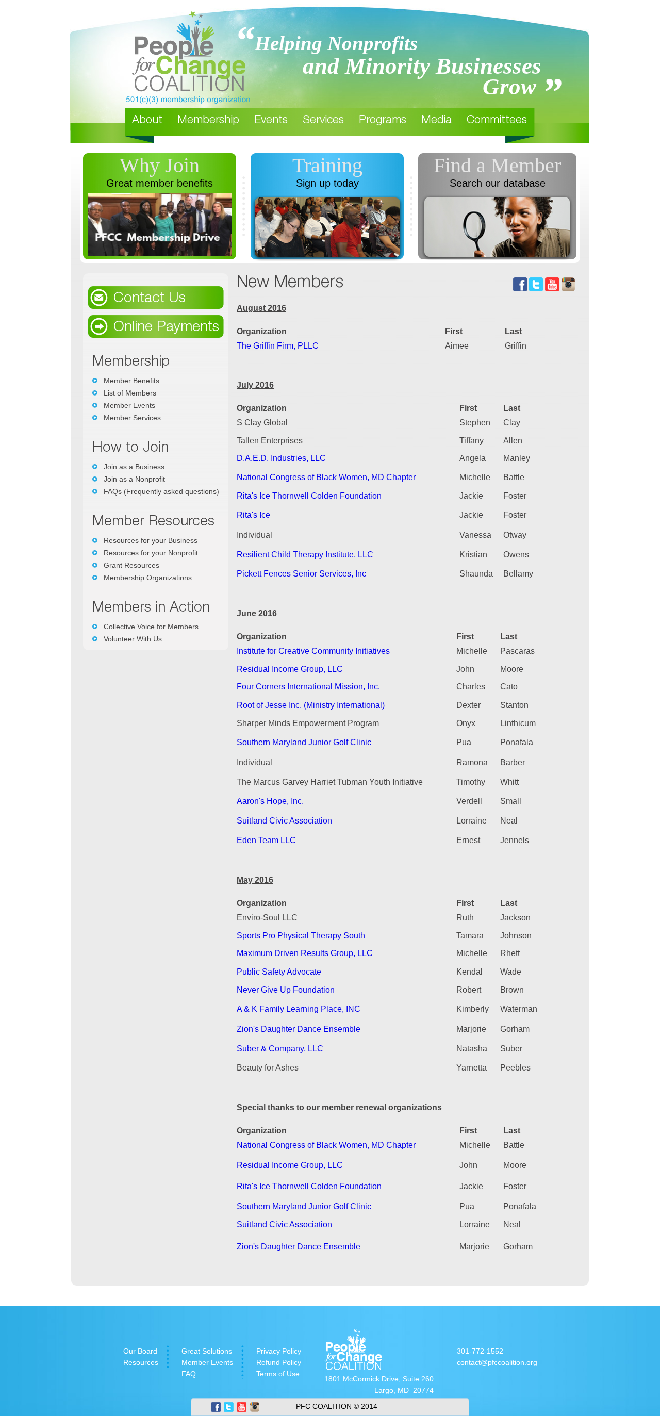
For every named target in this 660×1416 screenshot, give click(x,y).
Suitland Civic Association (284, 820)
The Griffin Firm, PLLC (278, 345)
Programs (382, 120)
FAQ (189, 1374)
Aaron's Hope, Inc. (270, 801)
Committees (497, 120)
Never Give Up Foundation (286, 989)
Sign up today (327, 183)
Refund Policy (278, 1362)
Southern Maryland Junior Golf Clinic (304, 742)
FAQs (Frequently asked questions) (161, 491)
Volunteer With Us (133, 639)
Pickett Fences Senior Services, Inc (301, 573)
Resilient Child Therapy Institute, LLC (305, 554)
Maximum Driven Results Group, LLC (305, 953)
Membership (208, 120)
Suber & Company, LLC (280, 1048)
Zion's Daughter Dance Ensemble (298, 1029)
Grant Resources (131, 565)
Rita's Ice (253, 515)
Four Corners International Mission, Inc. (308, 686)
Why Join (160, 165)
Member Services (132, 418)
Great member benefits (159, 183)
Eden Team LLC (266, 840)
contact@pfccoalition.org (497, 1362)
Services (323, 120)
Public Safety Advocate (279, 971)
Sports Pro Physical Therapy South (301, 935)
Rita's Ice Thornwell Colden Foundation (309, 495)
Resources (140, 1362)
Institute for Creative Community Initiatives (313, 651)
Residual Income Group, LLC (290, 669)
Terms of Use (278, 1374)
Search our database (498, 183)
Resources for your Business (150, 540)
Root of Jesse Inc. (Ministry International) (311, 705)
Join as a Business (134, 467)
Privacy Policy (278, 1351)
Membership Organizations (148, 577)
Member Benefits (131, 380)
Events (271, 120)
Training (327, 165)
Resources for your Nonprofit (151, 553)
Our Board (140, 1351)
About (147, 120)
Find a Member (497, 165)
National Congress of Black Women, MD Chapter (326, 477)
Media (436, 120)
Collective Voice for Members (151, 626)
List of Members (130, 393)
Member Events (129, 405)
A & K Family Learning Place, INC (298, 1009)
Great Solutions (207, 1351)
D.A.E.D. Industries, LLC (281, 458)
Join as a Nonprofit (134, 479)
